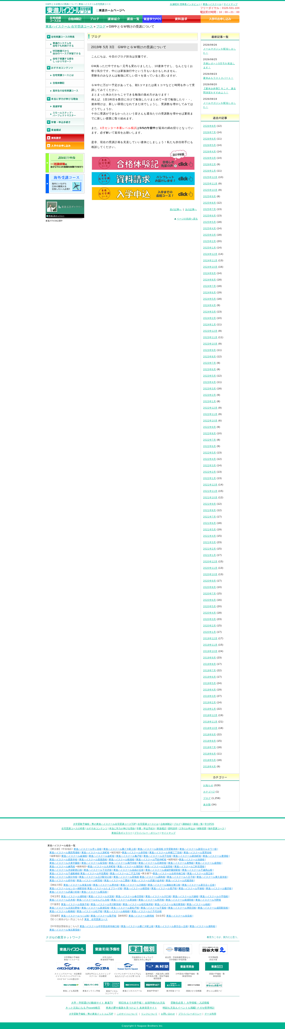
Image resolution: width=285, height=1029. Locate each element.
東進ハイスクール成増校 (208, 863)
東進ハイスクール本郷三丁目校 (165, 852)
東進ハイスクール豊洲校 (215, 856)
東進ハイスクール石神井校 (152, 863)
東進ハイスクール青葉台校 (77, 885)
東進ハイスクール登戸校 (164, 888)
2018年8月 (209, 741)
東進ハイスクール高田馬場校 (64, 852)
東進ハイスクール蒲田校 (130, 866)
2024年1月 (209, 324)
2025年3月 (209, 235)
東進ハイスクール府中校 (62, 880)
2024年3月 (209, 311)
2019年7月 (209, 670)
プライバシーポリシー (190, 1014)
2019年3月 (209, 696)
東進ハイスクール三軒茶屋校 (189, 866)
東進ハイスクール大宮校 (101, 896)
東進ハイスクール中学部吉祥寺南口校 (99, 926)
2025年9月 (209, 196)
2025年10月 (210, 190)
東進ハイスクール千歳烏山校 (197, 870)
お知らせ (208, 785)
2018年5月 (209, 760)
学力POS (209, 824)
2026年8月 (209, 126)
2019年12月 (210, 638)
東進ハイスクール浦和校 (74, 896)
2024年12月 (210, 254)
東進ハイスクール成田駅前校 (213, 908)
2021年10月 (210, 497)
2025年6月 (209, 215)
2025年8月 (209, 202)
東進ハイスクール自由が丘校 (128, 870)
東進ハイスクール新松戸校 (125, 908)
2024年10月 (210, 267)
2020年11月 (210, 568)
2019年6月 (209, 677)
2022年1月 (209, 478)
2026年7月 (209, 132)
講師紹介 (187, 824)
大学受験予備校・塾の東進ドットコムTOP (91, 1014)
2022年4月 (209, 459)
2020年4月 (209, 612)
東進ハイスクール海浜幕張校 (170, 904)
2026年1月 (209, 170)
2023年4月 (209, 382)
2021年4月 (209, 536)
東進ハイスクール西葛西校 (93, 859)
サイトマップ (231, 4)
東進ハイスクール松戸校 (89, 911)
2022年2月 (209, 472)
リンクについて (149, 1014)
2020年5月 (209, 606)
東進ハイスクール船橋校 (62, 911)
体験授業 (201, 828)
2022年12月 (210, 407)
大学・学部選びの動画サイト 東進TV (92, 1002)
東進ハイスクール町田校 (89, 880)
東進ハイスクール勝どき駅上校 (119, 849)
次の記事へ (191, 209)
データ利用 (210, 1014)
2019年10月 (210, 651)
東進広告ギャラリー (56, 216)
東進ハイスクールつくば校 (75, 915)
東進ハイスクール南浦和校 (180, 900)
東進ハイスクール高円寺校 (123, 863)
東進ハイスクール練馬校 (62, 866)
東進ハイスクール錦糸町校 (187, 856)
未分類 (207, 804)
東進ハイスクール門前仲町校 (151, 859)
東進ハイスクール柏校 (198, 904)
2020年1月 (209, 632)
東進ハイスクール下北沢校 (98, 870)
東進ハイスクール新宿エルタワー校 (198, 849)
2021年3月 (209, 542)
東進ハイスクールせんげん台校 (93, 900)
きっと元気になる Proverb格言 (83, 1007)
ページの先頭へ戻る (187, 218)
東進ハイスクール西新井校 (63, 859)
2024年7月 (209, 286)
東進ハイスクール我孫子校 (75, 904)
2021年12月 (210, 484)
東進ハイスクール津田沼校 (182, 908)
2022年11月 (210, 414)
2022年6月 (209, 446)
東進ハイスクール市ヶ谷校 (88, 849)
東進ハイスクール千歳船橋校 (64, 873)
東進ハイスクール (212, 4)
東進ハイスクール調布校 (152, 877)
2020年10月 (210, 574)
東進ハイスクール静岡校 (141, 915)
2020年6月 (209, 600)
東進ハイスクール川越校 (185, 896)
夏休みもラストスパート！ (218, 78)
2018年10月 (210, 728)
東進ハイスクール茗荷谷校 (198, 852)
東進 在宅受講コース (96, 919)
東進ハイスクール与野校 (208, 900)
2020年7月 (209, 593)
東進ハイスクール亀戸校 (129, 856)
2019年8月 (209, 664)
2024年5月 (209, 299)
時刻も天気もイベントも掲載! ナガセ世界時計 (189, 1007)
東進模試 (161, 828)
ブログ (100, 26)
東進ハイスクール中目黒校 (94, 873)
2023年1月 (209, 401)
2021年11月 (210, 491)
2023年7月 (209, 363)
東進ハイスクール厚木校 (106, 885)
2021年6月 (209, 523)
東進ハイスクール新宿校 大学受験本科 (158, 849)
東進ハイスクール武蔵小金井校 (147, 880)
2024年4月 (209, 305)
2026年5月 (209, 145)
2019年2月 (209, 702)
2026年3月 (209, 158)
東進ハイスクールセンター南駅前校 (68, 888)
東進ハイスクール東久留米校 (212, 877)
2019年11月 (210, 644)
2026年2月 (209, 164)
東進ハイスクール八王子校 (181, 877)
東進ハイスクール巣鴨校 (181, 863)
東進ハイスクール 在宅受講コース (69, 26)
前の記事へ (175, 209)
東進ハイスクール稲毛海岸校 (138, 904)
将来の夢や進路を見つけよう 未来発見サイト (131, 1007)
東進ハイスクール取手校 (103, 915)
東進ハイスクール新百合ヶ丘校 (198, 885)
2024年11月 (210, 260)
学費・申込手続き (145, 828)
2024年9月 (209, 273)
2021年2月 (209, 548)
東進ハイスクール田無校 (126, 877)
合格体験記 (166, 824)
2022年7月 (209, 440)
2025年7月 (209, 209)
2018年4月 (209, 766)
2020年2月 (209, 625)
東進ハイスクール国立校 (200, 873)
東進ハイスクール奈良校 (179, 915)
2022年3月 (209, 465)
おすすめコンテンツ (96, 828)
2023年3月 (209, 388)
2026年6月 (209, 138)
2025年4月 (209, 228)
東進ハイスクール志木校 (62, 900)
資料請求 (172, 828)
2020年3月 (209, 619)
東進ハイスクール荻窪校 (94, 863)
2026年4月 (209, 151)
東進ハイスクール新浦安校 (95, 908)
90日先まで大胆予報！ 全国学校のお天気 (142, 1002)
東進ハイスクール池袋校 (192, 859)
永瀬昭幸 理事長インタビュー (185, 4)
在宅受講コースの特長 (73, 828)
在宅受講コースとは (148, 824)
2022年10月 (210, 420)
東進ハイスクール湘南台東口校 (164, 885)
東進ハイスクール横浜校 (94, 892)
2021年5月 (209, 529)
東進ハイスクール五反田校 (159, 866)
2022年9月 (209, 427)
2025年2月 (209, 241)
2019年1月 (209, 709)
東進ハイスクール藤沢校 (218, 888)
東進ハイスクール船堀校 (121, 859)
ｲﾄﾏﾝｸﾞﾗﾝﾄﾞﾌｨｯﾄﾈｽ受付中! (68, 979)
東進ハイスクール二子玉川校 (125, 873)
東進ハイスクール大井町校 (102, 866)
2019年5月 (209, 683)
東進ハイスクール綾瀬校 (74, 856)
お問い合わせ (168, 1014)
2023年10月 (210, 343)
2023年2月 (209, 395)
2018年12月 (210, 715)
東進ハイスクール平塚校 (191, 888)
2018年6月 (209, 753)
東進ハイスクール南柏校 (117, 911)
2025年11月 (210, 183)
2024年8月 (209, 279)
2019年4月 (209, 689)
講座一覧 (198, 824)
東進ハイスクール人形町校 (95, 852)
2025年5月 (209, 222)
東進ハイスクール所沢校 (151, 900)
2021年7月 (209, 516)
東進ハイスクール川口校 (158, 896)
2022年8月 (209, 433)
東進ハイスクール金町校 (101, 856)
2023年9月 (209, 350)
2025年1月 (209, 247)
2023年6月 (209, 369)
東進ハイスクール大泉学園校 (64, 863)
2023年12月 (210, 331)
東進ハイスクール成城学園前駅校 (162, 870)
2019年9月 (209, 657)
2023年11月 (210, 337)
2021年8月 (209, 510)
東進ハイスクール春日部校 (130, 896)
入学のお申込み (187, 828)
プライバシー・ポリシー (147, 833)
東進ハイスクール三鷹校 (117, 880)
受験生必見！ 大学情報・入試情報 (190, 1002)
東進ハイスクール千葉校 (153, 908)
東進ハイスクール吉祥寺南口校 (169, 873)
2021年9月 (209, 504)
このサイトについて (127, 1014)
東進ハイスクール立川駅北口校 (95, 877)
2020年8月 (209, 587)
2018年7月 (209, 747)
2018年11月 (210, 721)
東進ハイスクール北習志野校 (64, 908)
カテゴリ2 (209, 791)
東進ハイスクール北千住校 (157, 856)
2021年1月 (209, 555)
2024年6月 (209, 292)
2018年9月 (209, 734)
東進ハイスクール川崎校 (133, 885)
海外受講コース (216, 828)
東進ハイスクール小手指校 (214, 896)
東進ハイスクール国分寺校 (63, 877)
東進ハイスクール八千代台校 (146, 911)
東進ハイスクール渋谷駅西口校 (65, 870)
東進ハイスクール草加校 (124, 900)
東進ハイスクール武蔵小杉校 (64, 892)
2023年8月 (209, 356)
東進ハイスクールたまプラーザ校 (104, 888)
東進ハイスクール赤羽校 (135, 852)
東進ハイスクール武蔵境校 (180, 880)
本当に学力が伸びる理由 (122, 828)
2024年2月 (209, 318)
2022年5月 (209, 452)
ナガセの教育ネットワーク (63, 937)
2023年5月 (209, 375)
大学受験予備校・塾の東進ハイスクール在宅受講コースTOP (104, 824)
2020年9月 (209, 580)
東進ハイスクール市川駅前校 (106, 904)
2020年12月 (210, 561)
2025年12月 (210, 177)
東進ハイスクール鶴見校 (136, 888)
